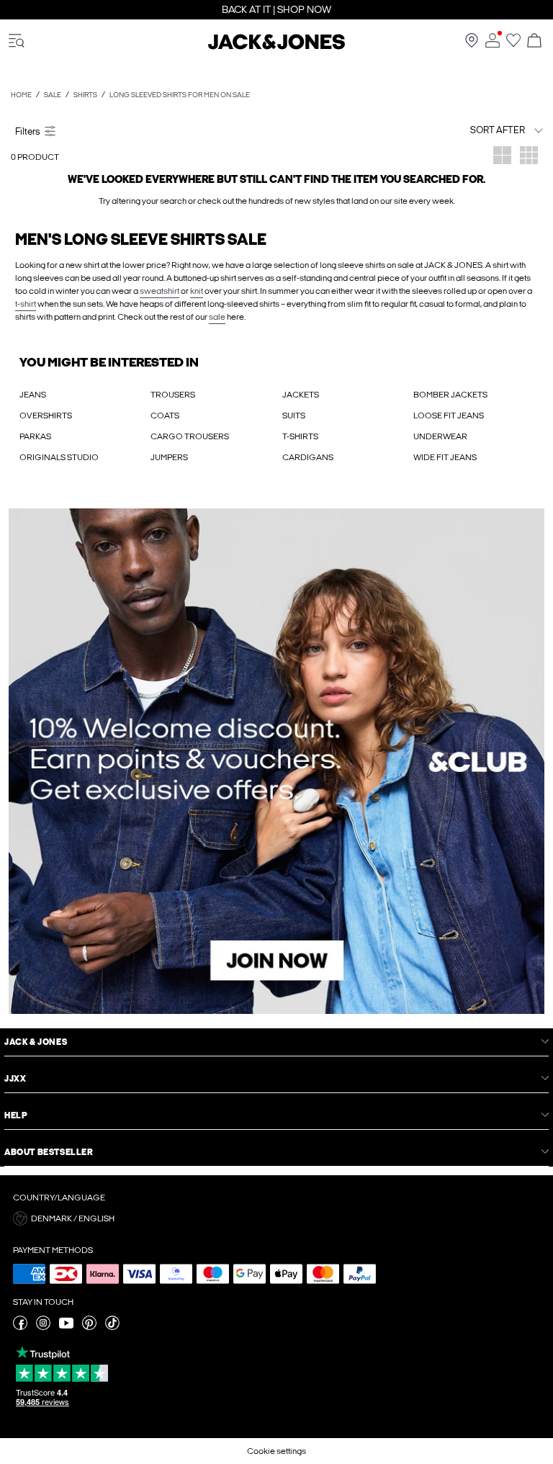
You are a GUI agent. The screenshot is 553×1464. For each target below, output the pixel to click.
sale (217, 317)
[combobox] (470, 130)
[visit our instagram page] (43, 1327)
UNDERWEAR (440, 436)
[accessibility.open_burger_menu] (16, 41)
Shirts (85, 95)
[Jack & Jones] (276, 47)
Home (21, 95)
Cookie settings (276, 1451)
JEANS (32, 395)
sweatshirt (159, 291)
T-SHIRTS (300, 436)
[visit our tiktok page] (112, 1327)
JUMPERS (169, 457)
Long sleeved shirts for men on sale (179, 95)
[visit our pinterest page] (89, 1327)
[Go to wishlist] (513, 45)
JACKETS (300, 395)
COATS (164, 415)
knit (196, 291)
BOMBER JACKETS (450, 395)
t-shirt (25, 304)
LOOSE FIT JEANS (448, 415)
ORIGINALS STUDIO (59, 457)
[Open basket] (534, 41)
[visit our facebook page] (20, 1327)
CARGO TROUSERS (189, 436)
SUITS (293, 415)
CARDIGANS (307, 457)
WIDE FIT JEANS (445, 457)
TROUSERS (172, 395)
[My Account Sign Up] (276, 761)
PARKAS (35, 436)
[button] (276, 1218)
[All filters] (141, 130)
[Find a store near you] (471, 45)
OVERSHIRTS (45, 415)
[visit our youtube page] (66, 1327)
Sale (52, 95)
